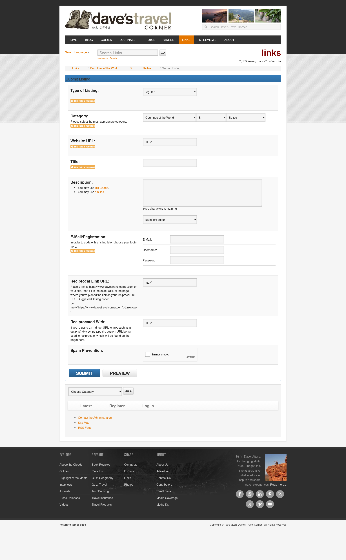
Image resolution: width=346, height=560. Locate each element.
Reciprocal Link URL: (89, 281)
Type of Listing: (84, 90)
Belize (147, 68)
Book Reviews (101, 464)
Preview (120, 373)
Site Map (83, 422)
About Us (162, 464)
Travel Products (102, 504)
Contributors (164, 484)
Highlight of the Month (73, 478)
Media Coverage (167, 498)
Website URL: (82, 141)
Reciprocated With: (87, 321)
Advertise (162, 471)
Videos (63, 504)
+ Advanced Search (107, 58)
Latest (86, 406)
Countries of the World (104, 68)
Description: (81, 182)
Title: (75, 161)
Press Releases (69, 498)
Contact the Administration (95, 417)
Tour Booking (100, 491)
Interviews (65, 484)
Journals (64, 491)
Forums (129, 471)
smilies (99, 192)
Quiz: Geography (102, 478)
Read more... (278, 484)
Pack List (97, 471)
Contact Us (163, 478)
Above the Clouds (70, 464)
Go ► (129, 391)
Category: (79, 116)
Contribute (130, 464)
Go (163, 53)
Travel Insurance (102, 498)
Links (75, 68)
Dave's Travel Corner (119, 20)
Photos (128, 484)
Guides (64, 471)
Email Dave (163, 491)
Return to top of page (72, 524)
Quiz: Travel (99, 484)
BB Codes (101, 188)
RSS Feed (85, 427)
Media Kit (162, 504)
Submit (84, 373)
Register (117, 406)
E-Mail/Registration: (88, 236)
